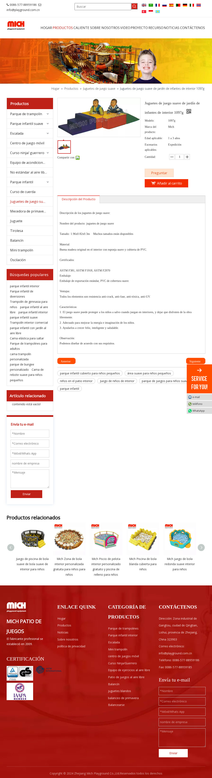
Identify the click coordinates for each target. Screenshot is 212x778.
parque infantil (69, 389)
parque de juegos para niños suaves (166, 381)
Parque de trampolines (123, 628)
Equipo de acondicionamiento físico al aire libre (31, 162)
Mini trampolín (21, 250)
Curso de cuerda (22, 191)
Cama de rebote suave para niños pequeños (27, 375)
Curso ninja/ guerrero (27, 153)
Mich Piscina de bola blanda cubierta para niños (143, 564)
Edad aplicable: (154, 138)
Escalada (16, 133)
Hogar (61, 618)
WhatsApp (199, 410)
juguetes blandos (119, 691)
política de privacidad (71, 646)
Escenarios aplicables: (151, 147)
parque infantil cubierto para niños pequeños (90, 373)
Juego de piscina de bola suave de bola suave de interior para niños (32, 564)
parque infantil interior (24, 286)
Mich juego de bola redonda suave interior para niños (180, 564)
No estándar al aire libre (29, 172)
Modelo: (149, 120)
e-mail (196, 397)
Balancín (16, 240)
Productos (64, 625)
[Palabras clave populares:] (134, 6)
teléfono (197, 403)
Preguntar (159, 173)
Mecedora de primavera (28, 211)
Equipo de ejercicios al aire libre (129, 670)
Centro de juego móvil (27, 143)
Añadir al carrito (169, 183)
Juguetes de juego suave (29, 201)
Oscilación (18, 260)
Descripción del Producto (78, 199)
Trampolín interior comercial (29, 322)
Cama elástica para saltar (27, 338)
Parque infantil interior (123, 635)
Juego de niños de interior (117, 381)
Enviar (27, 494)
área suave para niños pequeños (149, 373)
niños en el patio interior (76, 381)
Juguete (16, 221)
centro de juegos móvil (123, 656)
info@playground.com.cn (23, 10)
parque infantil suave (24, 317)
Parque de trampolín (26, 114)
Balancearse (116, 705)
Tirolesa (16, 230)
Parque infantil (21, 182)
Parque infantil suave (26, 123)
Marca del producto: (150, 129)
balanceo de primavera (123, 698)
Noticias (62, 632)
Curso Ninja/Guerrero (122, 663)
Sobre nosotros (67, 639)
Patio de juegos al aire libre (126, 677)
